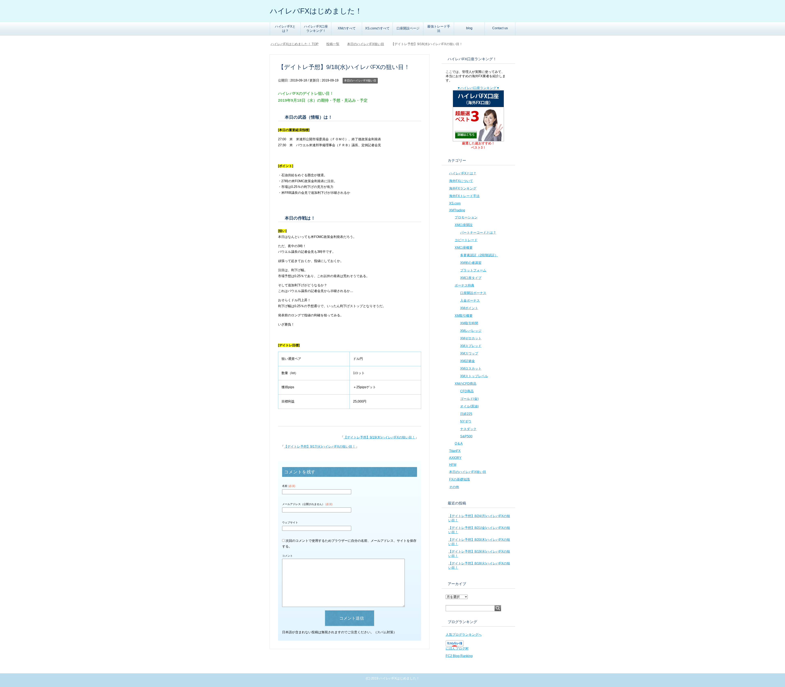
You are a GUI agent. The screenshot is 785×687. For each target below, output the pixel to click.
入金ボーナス (470, 300)
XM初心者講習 (470, 262)
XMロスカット (470, 368)
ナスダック (468, 429)
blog (469, 28)
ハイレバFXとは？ (285, 28)
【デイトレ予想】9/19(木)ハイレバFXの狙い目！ (379, 437)
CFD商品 (467, 391)
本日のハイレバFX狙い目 (360, 80)
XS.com (455, 203)
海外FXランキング (462, 188)
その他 (454, 487)
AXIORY (455, 457)
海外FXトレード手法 (464, 196)
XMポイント (469, 308)
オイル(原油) (469, 406)
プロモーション (466, 217)
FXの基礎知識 (459, 479)
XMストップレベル (474, 376)
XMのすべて (347, 28)
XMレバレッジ (470, 330)
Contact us (500, 28)
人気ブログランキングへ (464, 634)
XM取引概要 (464, 315)
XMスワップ (469, 353)
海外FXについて (461, 181)
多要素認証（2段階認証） (479, 255)
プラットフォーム (473, 270)
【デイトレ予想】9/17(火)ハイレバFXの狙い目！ (319, 446)
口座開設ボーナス (473, 293)
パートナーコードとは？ (478, 232)
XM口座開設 (464, 225)
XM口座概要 (464, 247)
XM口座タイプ (470, 278)
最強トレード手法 (438, 28)
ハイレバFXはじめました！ (316, 11)
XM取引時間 (469, 323)
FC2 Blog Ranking (459, 656)
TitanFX (455, 451)
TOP (297, 44)
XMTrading (457, 210)
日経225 (466, 414)
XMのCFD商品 (465, 383)
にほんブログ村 (457, 648)
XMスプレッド (470, 346)
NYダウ (465, 421)
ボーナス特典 (464, 285)
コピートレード (466, 240)
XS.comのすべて (377, 28)
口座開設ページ (408, 28)
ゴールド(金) (469, 398)
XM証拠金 (467, 361)
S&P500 (466, 436)
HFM (452, 464)
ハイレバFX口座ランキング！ (316, 28)
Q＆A (459, 443)
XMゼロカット (470, 338)
